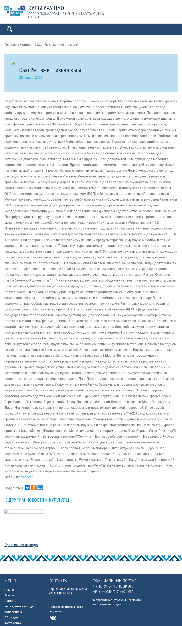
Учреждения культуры (19, 606)
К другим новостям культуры (36, 500)
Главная (9, 589)
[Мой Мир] (40, 487)
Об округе (11, 617)
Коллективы (13, 612)
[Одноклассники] (34, 487)
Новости (10, 600)
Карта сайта (12, 623)
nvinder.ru (27, 477)
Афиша (9, 595)
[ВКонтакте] (27, 487)
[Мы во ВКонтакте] (53, 621)
